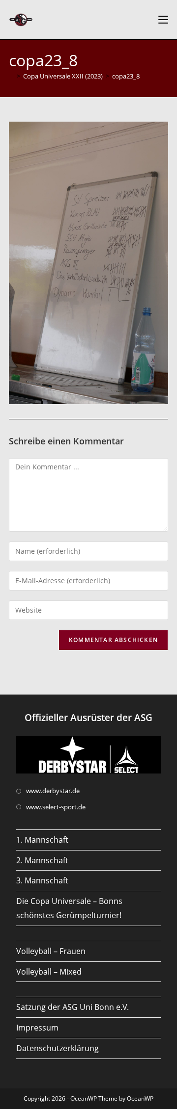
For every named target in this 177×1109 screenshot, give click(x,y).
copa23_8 (126, 76)
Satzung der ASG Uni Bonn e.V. (72, 1007)
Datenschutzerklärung (57, 1048)
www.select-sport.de (56, 806)
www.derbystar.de (53, 790)
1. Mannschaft (42, 839)
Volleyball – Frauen (51, 951)
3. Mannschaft (42, 880)
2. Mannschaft (42, 860)
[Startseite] (11, 76)
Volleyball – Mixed (49, 971)
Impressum (37, 1027)
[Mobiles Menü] (163, 20)
